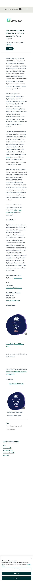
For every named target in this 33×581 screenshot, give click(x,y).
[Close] (31, 558)
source (8, 157)
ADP (7, 426)
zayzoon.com (18, 278)
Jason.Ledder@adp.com (13, 300)
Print (4, 445)
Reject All (16, 573)
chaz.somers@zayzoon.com (14, 288)
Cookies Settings (16, 569)
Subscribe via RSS (8, 450)
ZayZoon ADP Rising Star (16, 383)
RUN (15, 210)
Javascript (6, 455)
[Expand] (26, 334)
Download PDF (7, 448)
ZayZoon (8, 44)
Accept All (16, 578)
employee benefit (11, 429)
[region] (16, 568)
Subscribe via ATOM (8, 453)
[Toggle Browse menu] (27, 9)
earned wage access (16, 426)
